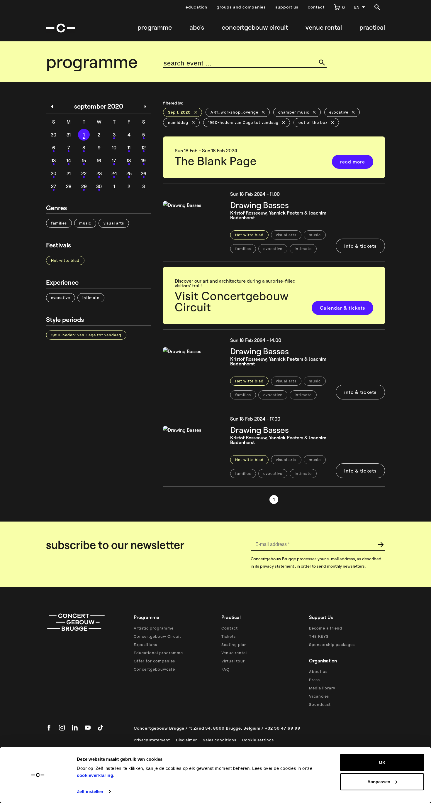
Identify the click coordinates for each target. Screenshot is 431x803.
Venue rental (324, 27)
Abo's (196, 27)
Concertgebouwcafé (154, 669)
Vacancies (319, 696)
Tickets (228, 636)
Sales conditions (219, 740)
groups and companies (241, 7)
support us (286, 7)
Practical (372, 27)
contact (316, 7)
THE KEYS (319, 636)
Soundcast (320, 704)
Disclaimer (186, 740)
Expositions (145, 644)
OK (382, 762)
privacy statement (277, 566)
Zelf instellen (90, 791)
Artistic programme (154, 628)
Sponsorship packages (332, 644)
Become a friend (325, 628)
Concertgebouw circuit (255, 27)
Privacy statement (152, 740)
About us (318, 671)
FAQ (225, 669)
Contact (229, 628)
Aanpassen (378, 781)
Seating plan (234, 644)
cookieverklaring (95, 775)
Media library (322, 688)
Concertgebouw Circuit (157, 636)
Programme (155, 27)
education (196, 7)
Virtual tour (233, 661)
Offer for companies (154, 661)
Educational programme (158, 652)
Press (314, 679)
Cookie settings (258, 740)
